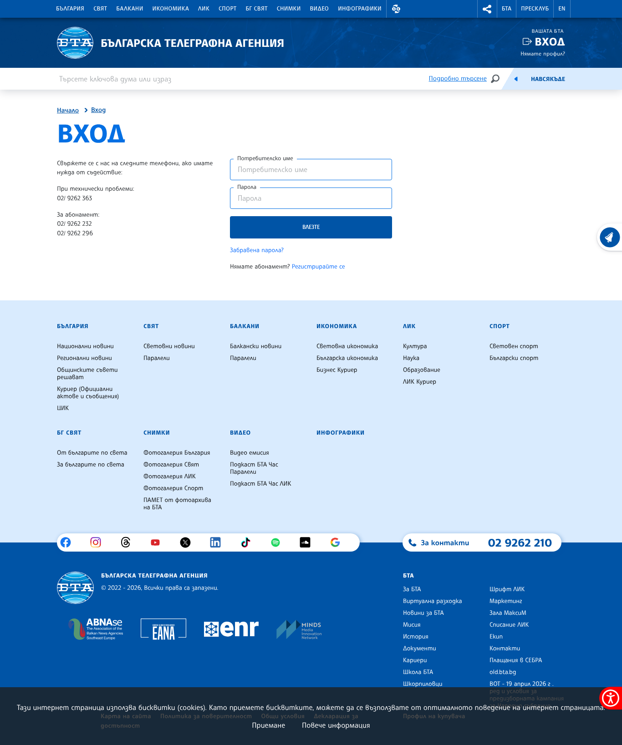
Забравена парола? (257, 250)
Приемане (268, 725)
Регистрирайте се (318, 266)
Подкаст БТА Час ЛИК (260, 483)
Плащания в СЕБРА (515, 660)
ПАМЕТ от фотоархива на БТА (177, 504)
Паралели (156, 358)
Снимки (289, 8)
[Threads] (129, 542)
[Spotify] (279, 542)
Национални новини (85, 346)
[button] (396, 9)
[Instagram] (99, 542)
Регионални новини (84, 358)
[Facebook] (69, 542)
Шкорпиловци (423, 684)
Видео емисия (249, 452)
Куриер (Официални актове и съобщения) (88, 392)
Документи (419, 648)
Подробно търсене (458, 78)
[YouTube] (159, 542)
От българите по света (92, 452)
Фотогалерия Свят (171, 464)
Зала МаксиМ (507, 613)
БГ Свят (257, 8)
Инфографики (360, 8)
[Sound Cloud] (308, 542)
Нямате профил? (542, 53)
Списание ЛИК (509, 624)
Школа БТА (418, 672)
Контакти (504, 648)
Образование (421, 370)
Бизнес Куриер (336, 370)
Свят (100, 8)
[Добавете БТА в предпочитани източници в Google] (338, 542)
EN (562, 8)
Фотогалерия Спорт (173, 488)
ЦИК (63, 408)
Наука (411, 358)
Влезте (311, 226)
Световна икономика (347, 346)
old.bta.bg (502, 672)
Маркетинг (505, 601)
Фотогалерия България (176, 452)
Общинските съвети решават (87, 373)
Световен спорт (513, 346)
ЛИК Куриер (419, 381)
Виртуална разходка (432, 601)
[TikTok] (249, 542)
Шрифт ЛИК (507, 589)
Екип (496, 636)
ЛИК (203, 8)
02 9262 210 (520, 542)
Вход (550, 41)
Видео (319, 8)
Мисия (412, 624)
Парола (246, 187)
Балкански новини (255, 346)
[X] (189, 542)
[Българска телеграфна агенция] (75, 588)
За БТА (412, 589)
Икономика (171, 8)
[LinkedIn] (219, 542)
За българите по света (90, 464)
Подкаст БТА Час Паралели (254, 468)
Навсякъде (548, 79)
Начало (68, 110)
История (415, 636)
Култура (415, 346)
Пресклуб (535, 8)
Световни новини (169, 346)
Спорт (227, 8)
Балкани (129, 8)
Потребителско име (265, 158)
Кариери (415, 660)
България (70, 8)
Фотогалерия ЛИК (169, 476)
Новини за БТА (423, 613)
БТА (506, 8)
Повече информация (336, 725)
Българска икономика (347, 358)
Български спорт (513, 358)
